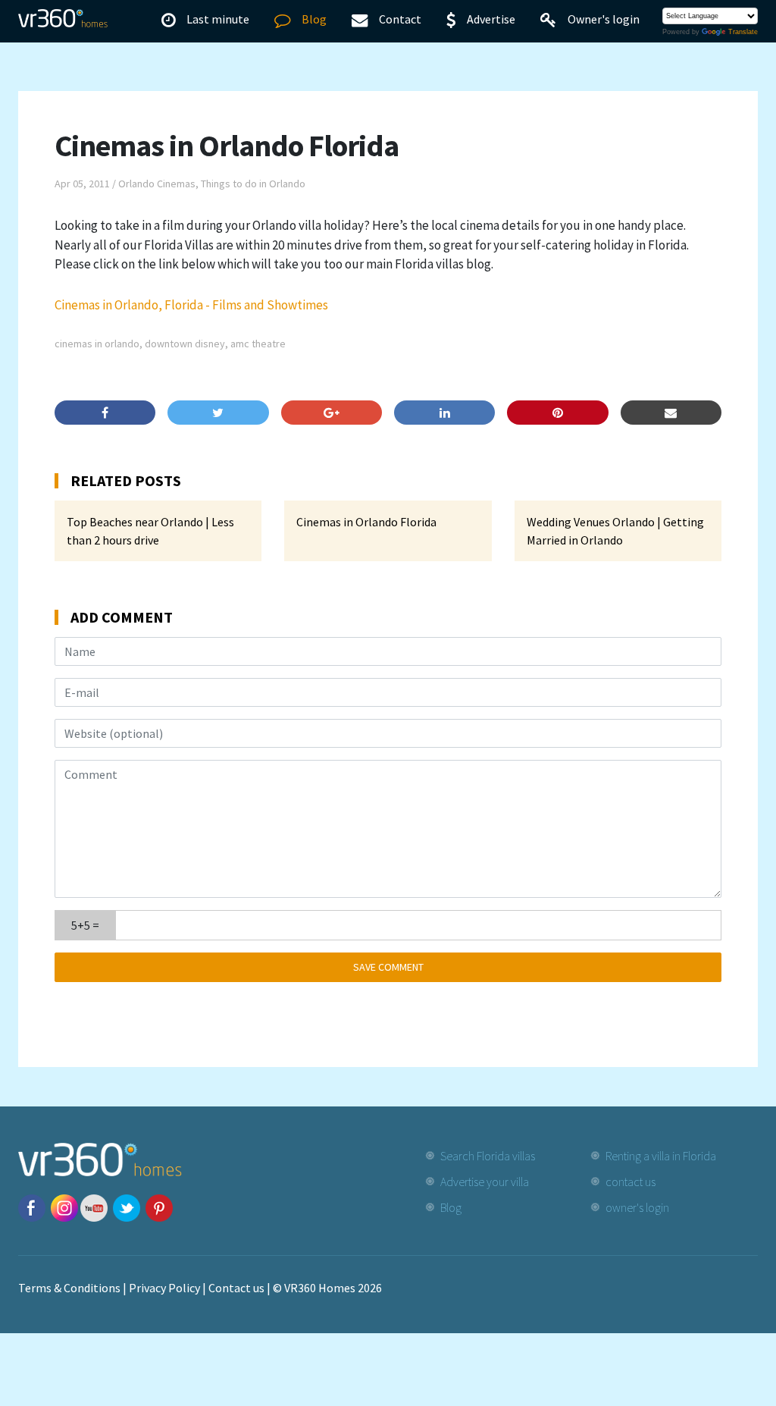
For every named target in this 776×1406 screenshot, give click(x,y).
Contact (400, 19)
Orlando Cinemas (157, 183)
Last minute (217, 19)
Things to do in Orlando (253, 183)
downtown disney (185, 343)
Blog (314, 19)
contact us (630, 1181)
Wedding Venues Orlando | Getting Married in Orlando (615, 531)
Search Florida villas (487, 1155)
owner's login (637, 1207)
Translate (743, 32)
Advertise (491, 19)
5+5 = (85, 925)
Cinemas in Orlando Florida (366, 521)
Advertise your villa (484, 1181)
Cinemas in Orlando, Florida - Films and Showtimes (191, 305)
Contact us (236, 1287)
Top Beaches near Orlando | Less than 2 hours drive (150, 531)
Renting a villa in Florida (660, 1155)
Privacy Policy (164, 1287)
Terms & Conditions (69, 1287)
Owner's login (604, 19)
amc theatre (258, 343)
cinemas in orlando (97, 343)
